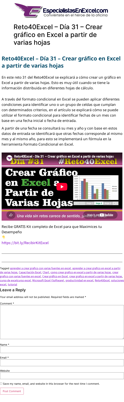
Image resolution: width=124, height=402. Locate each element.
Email (4, 357)
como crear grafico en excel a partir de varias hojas (81, 272)
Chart (46, 272)
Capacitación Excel (30, 272)
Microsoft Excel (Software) (48, 280)
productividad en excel (79, 280)
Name (4, 344)
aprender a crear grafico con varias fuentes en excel (40, 268)
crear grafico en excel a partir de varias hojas (95, 276)
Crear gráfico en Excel (55, 276)
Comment (7, 303)
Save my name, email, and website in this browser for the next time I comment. (51, 383)
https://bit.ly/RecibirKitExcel (25, 242)
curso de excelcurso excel (15, 280)
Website (5, 370)
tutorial (12, 284)
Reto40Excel (102, 280)
